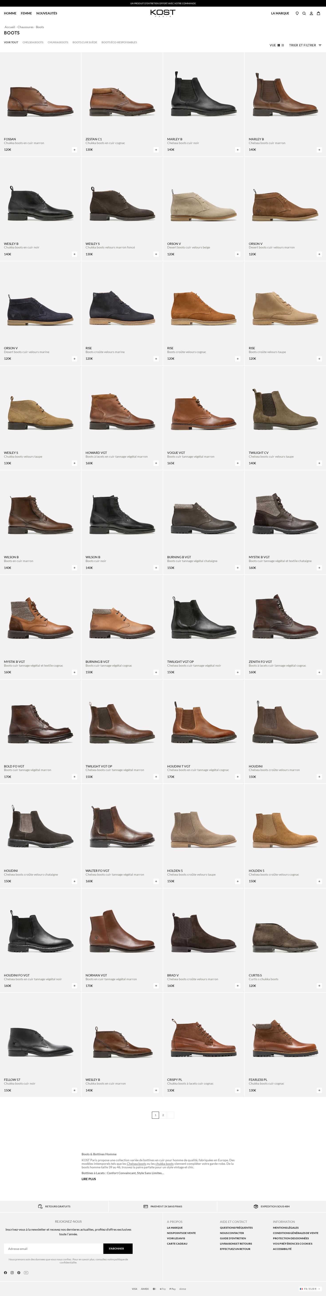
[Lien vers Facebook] (5, 1272)
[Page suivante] (170, 1115)
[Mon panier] (318, 13)
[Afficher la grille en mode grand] (279, 45)
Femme (26, 13)
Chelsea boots (136, 1163)
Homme (10, 13)
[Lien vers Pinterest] (18, 1272)
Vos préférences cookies (292, 1243)
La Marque (280, 13)
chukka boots (164, 1163)
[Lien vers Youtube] (26, 1272)
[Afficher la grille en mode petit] (283, 45)
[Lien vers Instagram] (12, 1272)
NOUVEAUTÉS (46, 13)
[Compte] (311, 13)
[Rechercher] (304, 13)
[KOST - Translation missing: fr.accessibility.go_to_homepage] (163, 13)
